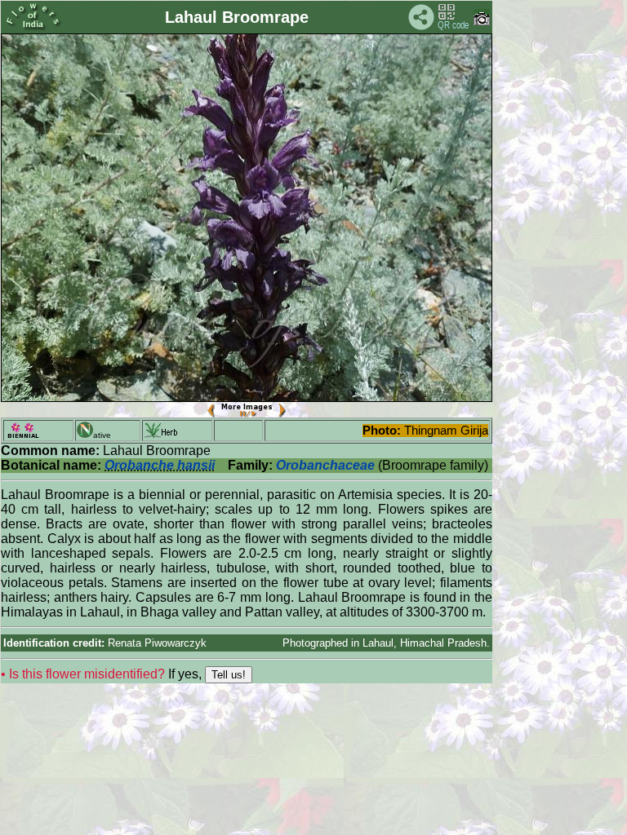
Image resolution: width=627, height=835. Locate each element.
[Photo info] (482, 21)
